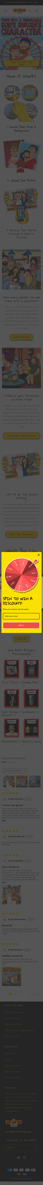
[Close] (39, 555)
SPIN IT (21, 625)
